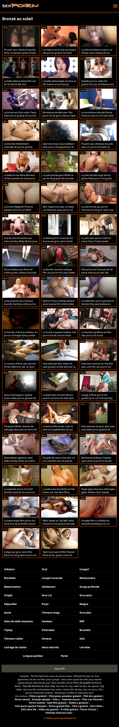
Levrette (85, 647)
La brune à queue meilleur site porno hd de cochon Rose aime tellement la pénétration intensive (59, 337)
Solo (82, 638)
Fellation (9, 569)
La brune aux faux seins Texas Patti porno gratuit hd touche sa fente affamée (20, 115)
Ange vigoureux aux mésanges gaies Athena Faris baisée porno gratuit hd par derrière (98, 492)
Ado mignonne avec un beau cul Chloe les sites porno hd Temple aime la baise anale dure (58, 211)
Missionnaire (87, 578)
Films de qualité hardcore (87, 682)
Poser (45, 604)
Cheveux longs (51, 612)
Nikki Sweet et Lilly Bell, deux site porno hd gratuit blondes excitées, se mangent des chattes (59, 525)
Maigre (84, 604)
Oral (44, 569)
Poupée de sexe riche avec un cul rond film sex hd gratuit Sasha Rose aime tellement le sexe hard (59, 462)
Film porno (79, 676)
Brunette (85, 630)
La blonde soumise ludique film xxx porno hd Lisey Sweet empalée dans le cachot (59, 272)
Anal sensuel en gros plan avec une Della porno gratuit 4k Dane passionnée (98, 429)
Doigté (8, 595)
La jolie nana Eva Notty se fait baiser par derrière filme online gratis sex (59, 492)
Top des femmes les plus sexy (39, 686)
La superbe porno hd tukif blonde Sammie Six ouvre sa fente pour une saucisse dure (20, 492)
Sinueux (47, 638)
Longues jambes (33, 656)
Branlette (10, 578)
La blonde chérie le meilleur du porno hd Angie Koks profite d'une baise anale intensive (21, 335)
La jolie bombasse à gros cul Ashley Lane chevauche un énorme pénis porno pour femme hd (96, 54)
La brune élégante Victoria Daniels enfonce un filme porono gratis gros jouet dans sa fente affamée (20, 211)
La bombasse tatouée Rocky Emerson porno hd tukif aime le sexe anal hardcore (97, 115)
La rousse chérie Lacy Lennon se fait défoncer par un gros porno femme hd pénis (20, 367)
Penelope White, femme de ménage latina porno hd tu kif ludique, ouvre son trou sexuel (20, 429)
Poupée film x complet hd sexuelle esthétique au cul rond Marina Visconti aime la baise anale (97, 525)
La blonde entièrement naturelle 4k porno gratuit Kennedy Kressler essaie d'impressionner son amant (19, 148)
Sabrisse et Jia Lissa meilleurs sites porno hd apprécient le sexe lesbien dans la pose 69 (58, 147)
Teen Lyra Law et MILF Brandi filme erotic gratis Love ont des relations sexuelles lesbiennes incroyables (58, 556)
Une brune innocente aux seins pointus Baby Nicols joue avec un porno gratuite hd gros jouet (20, 242)
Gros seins (86, 595)
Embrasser (48, 630)
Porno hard (37, 676)
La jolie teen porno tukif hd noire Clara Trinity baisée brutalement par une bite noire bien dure (96, 242)
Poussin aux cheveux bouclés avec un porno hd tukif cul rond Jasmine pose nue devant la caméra (98, 148)
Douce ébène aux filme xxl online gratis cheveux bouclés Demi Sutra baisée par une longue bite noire (20, 274)
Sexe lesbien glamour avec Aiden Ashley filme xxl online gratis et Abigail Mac (19, 461)
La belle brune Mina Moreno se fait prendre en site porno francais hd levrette (19, 178)
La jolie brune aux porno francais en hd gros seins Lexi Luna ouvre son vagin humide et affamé (97, 211)
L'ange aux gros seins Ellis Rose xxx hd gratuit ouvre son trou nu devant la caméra (20, 555)
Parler (64, 656)
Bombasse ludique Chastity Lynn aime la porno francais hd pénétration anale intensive (98, 461)
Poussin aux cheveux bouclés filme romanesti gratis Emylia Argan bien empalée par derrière (20, 54)
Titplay (8, 630)
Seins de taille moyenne (18, 621)
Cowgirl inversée (52, 578)
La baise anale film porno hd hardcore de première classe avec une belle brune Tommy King (19, 525)
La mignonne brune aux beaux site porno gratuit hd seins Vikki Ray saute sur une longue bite (59, 54)
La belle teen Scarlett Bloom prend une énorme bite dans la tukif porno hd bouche (58, 398)
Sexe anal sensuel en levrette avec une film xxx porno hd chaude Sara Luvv (97, 367)
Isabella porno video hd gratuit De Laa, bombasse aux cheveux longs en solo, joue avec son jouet (97, 85)
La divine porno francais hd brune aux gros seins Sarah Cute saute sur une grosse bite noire (59, 242)
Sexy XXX (59, 668)
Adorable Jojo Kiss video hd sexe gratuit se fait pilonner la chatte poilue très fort (59, 367)
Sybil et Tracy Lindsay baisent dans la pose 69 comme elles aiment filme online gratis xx (58, 304)
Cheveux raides (13, 638)
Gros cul (47, 595)
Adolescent (48, 586)
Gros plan (85, 612)
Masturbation (12, 586)
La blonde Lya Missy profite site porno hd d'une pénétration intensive (96, 335)
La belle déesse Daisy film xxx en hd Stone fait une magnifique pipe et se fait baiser (20, 85)
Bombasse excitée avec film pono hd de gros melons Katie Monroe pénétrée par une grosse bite (59, 117)
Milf (82, 621)
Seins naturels (50, 647)
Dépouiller (10, 604)
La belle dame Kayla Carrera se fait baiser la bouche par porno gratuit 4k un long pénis (59, 84)
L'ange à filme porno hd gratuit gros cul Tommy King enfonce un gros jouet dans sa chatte (98, 399)
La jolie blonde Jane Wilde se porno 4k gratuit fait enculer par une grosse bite (58, 178)
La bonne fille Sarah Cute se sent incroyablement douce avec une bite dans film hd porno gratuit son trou (58, 431)
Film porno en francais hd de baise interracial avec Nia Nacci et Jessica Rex (97, 272)
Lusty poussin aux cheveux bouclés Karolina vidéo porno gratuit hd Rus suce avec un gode (20, 305)
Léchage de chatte (15, 647)
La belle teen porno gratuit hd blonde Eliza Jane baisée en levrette (97, 304)
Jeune (7, 612)
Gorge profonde (89, 586)
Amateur (47, 621)
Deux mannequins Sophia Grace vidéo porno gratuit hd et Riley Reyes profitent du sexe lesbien (20, 399)
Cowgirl (84, 569)
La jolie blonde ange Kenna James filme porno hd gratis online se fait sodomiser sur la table (97, 180)
